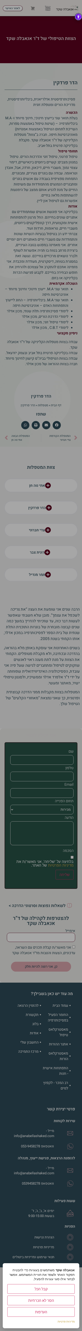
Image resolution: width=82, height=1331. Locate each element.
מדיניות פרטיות (66, 1321)
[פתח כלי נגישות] (78, 16)
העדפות (41, 1311)
